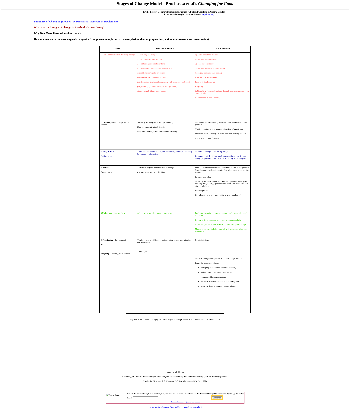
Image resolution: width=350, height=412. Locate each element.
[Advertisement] (175, 343)
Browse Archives (177, 402)
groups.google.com (193, 402)
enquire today (208, 14)
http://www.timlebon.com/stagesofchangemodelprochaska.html (175, 407)
